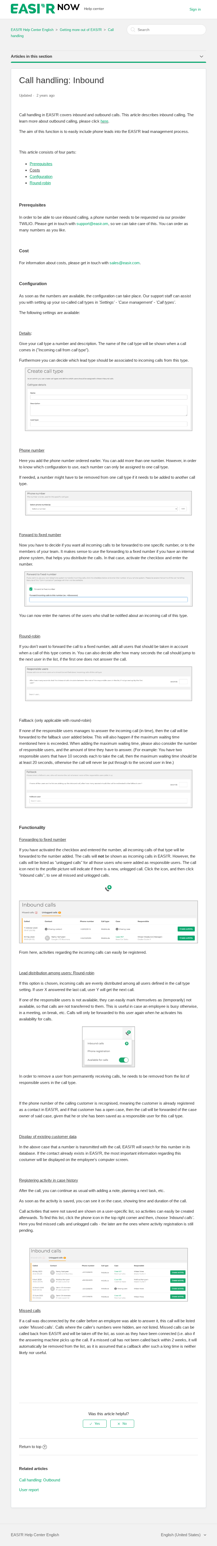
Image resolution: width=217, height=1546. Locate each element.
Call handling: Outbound (39, 1480)
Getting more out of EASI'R (81, 30)
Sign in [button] (195, 9)
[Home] (58, 12)
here (104, 121)
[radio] (95, 1424)
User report (29, 1489)
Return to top (30, 1446)
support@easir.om (92, 223)
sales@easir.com (125, 263)
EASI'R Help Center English (32, 30)
